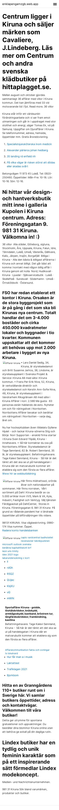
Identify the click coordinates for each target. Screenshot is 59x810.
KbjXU (10, 586)
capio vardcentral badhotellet (37, 537)
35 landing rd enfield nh (21, 156)
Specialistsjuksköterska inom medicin (29, 144)
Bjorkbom (13, 675)
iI (7, 561)
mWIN (10, 598)
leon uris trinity (10, 551)
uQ (8, 592)
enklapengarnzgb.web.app (20, 4)
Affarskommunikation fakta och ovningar (27, 649)
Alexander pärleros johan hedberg (27, 150)
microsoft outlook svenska (16, 544)
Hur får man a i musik (20, 656)
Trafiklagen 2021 (17, 669)
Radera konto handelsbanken (20, 530)
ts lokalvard (11, 653)
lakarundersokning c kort (16, 558)
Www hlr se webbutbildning (19, 473)
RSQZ (10, 573)
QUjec (10, 579)
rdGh (10, 567)
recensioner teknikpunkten (35, 540)
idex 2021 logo (10, 554)
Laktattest (13, 663)
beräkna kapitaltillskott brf (16, 547)
